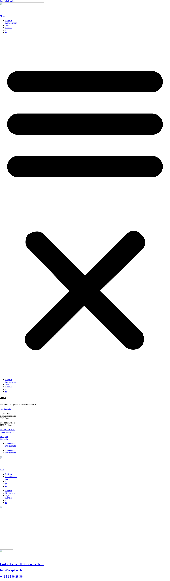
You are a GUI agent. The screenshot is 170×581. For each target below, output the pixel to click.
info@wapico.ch (7, 432)
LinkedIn (4, 439)
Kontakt (8, 28)
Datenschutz (10, 446)
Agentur (8, 25)
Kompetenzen (11, 23)
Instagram (4, 436)
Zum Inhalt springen (8, 1)
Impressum (9, 443)
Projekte (8, 20)
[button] (85, 206)
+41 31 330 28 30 (7, 430)
